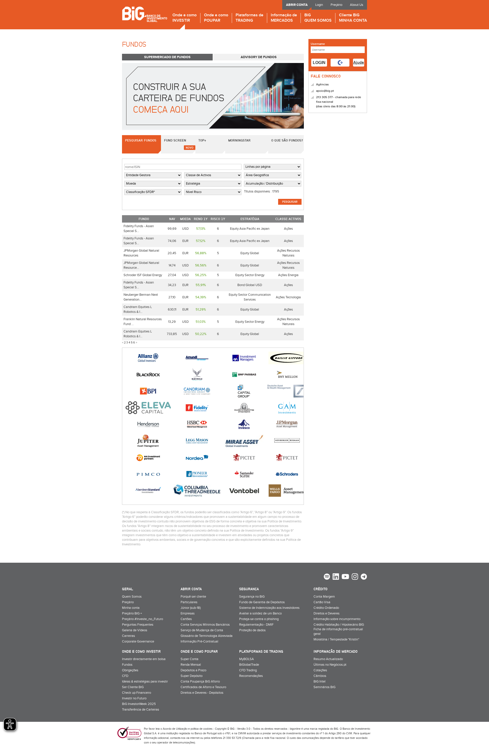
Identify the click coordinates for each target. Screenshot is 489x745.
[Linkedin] (336, 577)
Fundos (127, 665)
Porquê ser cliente (193, 597)
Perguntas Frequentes (137, 625)
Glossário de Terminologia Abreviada (207, 636)
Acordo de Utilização (175, 728)
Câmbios (320, 676)
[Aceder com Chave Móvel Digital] (340, 62)
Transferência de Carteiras (140, 710)
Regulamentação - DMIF (256, 625)
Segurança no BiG (252, 597)
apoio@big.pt (325, 91)
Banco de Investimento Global (144, 14)
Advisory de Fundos (259, 57)
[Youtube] (345, 577)
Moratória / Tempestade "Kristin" (336, 639)
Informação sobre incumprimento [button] (337, 619)
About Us (356, 5)
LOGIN (319, 62)
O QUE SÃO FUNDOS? (287, 140)
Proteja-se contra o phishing (259, 619)
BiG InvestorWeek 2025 (139, 704)
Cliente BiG (353, 18)
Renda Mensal (191, 665)
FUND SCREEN (175, 140)
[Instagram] (355, 577)
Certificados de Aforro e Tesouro (203, 687)
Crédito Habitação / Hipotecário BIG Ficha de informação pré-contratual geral (339, 629)
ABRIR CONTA (297, 5)
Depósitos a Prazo (193, 670)
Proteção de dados (252, 630)
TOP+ (202, 140)
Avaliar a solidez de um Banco (260, 613)
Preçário (336, 5)
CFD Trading (248, 670)
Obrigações (130, 670)
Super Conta (189, 659)
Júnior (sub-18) (191, 608)
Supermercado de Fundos (167, 57)
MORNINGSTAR (239, 140)
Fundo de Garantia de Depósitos (262, 602)
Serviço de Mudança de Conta (202, 630)
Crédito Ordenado (326, 608)
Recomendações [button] (251, 676)
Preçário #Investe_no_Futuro (142, 619)
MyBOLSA (246, 659)
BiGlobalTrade (249, 665)
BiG (318, 18)
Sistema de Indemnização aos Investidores (269, 608)
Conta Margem (324, 597)
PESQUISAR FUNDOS (140, 140)
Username (318, 44)
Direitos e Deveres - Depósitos (202, 693)
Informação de (284, 18)
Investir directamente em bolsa (144, 659)
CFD (125, 676)
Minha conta (131, 608)
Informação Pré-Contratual (199, 641)
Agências (322, 84)
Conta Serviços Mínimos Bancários (205, 625)
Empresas (188, 613)
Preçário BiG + (132, 613)
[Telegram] (364, 577)
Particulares (189, 602)
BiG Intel (319, 681)
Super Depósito (191, 676)
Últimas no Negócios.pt (330, 665)
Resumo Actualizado (328, 659)
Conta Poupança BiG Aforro (200, 681)
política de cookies (201, 728)
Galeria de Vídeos (134, 630)
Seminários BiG (324, 687)
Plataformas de (249, 18)
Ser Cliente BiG (133, 687)
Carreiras (128, 636)
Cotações (320, 670)
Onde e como (184, 18)
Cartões (186, 619)
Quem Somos (132, 597)
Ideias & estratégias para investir (145, 681)
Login (319, 5)
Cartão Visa (322, 602)
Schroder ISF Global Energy (143, 275)
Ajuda (358, 62)
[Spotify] (327, 577)
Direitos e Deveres (326, 613)
